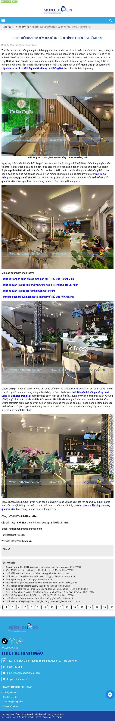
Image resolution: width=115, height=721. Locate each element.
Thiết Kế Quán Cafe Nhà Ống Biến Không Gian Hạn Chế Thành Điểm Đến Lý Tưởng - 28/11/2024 (50, 592)
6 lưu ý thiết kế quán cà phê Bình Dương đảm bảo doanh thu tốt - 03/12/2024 (41, 582)
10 (44, 607)
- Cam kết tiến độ (9, 697)
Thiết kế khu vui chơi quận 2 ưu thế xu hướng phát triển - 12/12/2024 (37, 573)
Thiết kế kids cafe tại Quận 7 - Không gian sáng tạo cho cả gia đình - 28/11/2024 (43, 601)
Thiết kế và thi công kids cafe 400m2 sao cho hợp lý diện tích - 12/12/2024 (40, 576)
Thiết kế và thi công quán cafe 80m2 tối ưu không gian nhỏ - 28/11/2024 (39, 598)
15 (82, 607)
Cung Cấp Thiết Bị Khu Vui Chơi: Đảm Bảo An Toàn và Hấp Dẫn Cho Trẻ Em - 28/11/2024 (47, 588)
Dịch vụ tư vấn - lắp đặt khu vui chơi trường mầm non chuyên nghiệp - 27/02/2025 (43, 567)
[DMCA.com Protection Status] (9, 1)
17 (97, 607)
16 (89, 607)
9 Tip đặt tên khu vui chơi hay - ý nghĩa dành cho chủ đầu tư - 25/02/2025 (40, 570)
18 (104, 607)
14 (74, 607)
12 (59, 607)
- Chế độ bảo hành (9, 692)
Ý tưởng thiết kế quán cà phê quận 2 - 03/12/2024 (29, 579)
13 (67, 607)
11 (52, 607)
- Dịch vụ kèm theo (9, 706)
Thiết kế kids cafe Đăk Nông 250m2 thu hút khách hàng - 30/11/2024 (38, 585)
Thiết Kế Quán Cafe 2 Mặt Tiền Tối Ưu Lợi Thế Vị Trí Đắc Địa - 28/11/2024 (40, 595)
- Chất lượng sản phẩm (12, 701)
